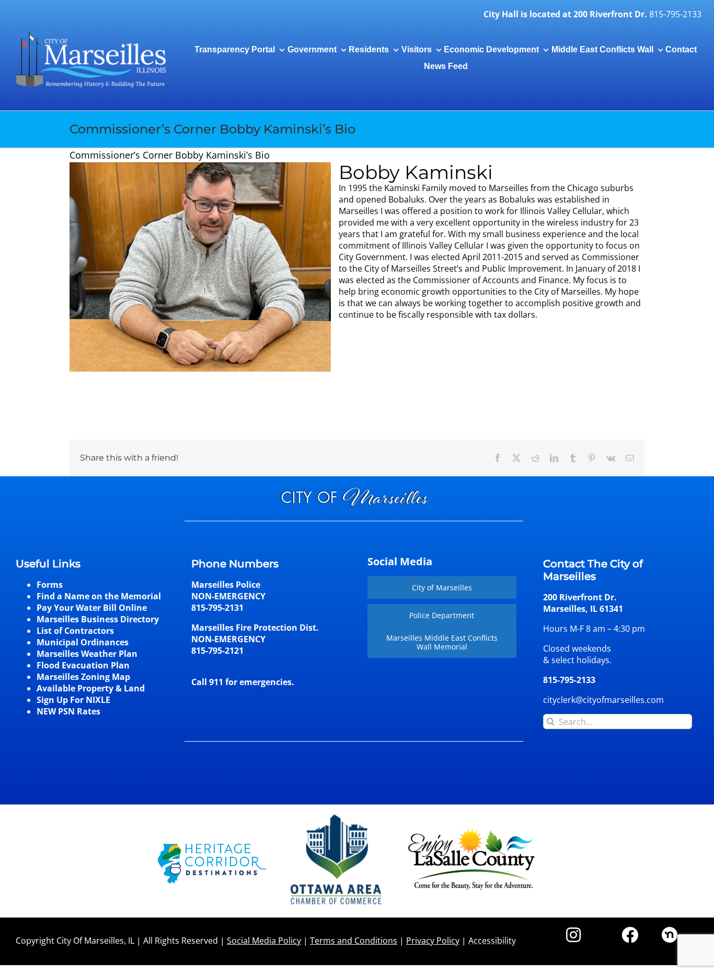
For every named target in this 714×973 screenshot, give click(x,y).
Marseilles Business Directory (98, 619)
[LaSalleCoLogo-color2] (471, 832)
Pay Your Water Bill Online (92, 607)
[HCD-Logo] (212, 848)
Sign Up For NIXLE (73, 700)
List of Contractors (75, 630)
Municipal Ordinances (83, 642)
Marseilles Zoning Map (83, 677)
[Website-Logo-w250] (337, 814)
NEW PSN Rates (68, 711)
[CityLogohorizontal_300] (91, 32)
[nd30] (669, 931)
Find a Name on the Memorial (99, 596)
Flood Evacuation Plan (83, 665)
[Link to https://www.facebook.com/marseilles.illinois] (629, 934)
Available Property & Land (91, 688)
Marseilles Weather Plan (87, 653)
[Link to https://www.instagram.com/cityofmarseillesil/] (573, 934)
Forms (50, 584)
